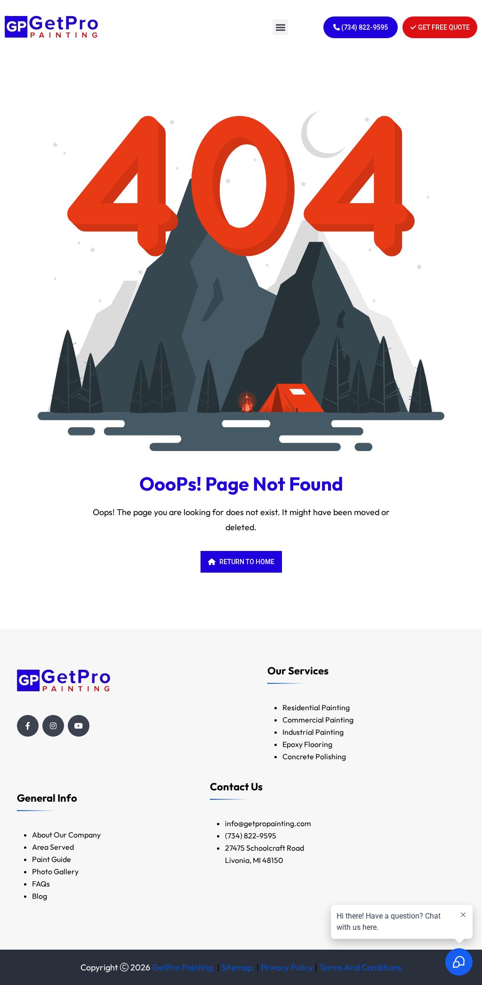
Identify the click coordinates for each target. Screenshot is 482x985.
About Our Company (66, 834)
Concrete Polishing (314, 756)
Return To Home (246, 562)
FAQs (41, 883)
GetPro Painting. (183, 967)
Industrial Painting (313, 732)
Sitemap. (238, 967)
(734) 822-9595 (364, 27)
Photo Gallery (55, 871)
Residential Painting (316, 707)
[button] (280, 27)
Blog (39, 896)
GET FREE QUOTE (443, 27)
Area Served (53, 847)
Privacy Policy (287, 967)
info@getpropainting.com (269, 823)
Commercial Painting (317, 719)
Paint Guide (51, 859)
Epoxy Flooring (307, 744)
